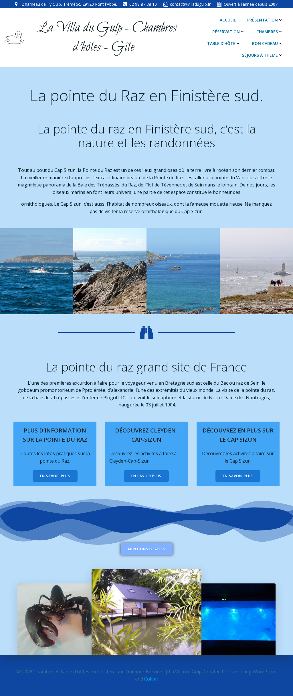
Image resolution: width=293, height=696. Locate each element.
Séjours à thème (260, 55)
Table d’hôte (221, 43)
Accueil (228, 20)
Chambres (267, 31)
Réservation (226, 31)
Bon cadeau (265, 43)
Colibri (151, 679)
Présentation (262, 20)
